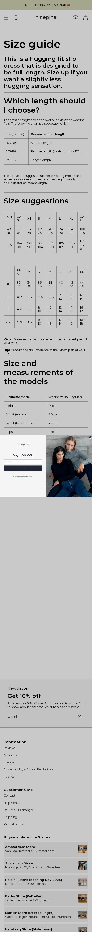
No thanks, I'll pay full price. (23, 477)
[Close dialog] (90, 437)
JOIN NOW (23, 468)
